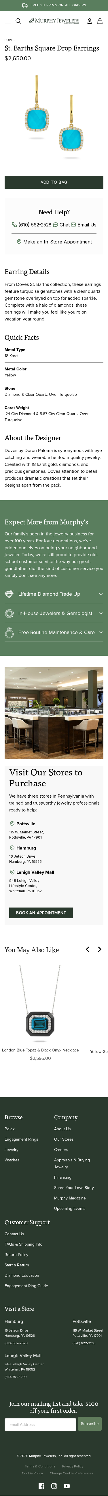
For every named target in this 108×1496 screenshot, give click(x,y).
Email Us (86, 225)
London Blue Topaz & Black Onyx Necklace (40, 1050)
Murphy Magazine (70, 1198)
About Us (62, 1128)
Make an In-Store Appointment (57, 242)
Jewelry (11, 1149)
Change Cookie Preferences (71, 1473)
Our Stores (64, 1139)
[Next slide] (102, 949)
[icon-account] (89, 21)
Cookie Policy (32, 1473)
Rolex (10, 1128)
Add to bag (54, 182)
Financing (62, 1177)
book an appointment (41, 912)
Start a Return (17, 1265)
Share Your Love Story (74, 1187)
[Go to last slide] (90, 949)
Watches (12, 1160)
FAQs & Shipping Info (23, 1244)
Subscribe (90, 1423)
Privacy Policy (72, 1466)
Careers (61, 1149)
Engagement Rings (21, 1139)
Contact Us (14, 1233)
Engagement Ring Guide (26, 1285)
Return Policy (16, 1254)
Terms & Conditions (40, 1466)
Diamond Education (22, 1275)
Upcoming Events (70, 1208)
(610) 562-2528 (35, 225)
